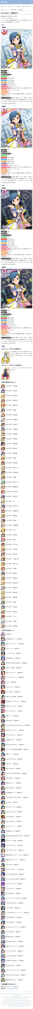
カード (7, 9)
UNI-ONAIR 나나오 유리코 (12, 988)
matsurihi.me (16, 993)
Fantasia (4, 2)
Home (2, 9)
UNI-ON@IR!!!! (9, 18)
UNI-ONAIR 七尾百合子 (12, 986)
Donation (29, 993)
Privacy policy (23, 993)
